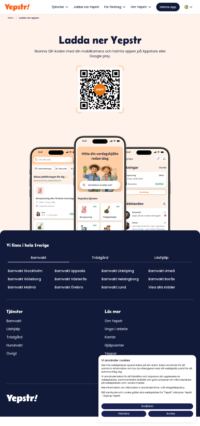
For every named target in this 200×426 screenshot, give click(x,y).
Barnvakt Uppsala (70, 271)
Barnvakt (13, 321)
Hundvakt (14, 345)
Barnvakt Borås (161, 279)
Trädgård (14, 337)
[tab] (38, 258)
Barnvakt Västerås (71, 279)
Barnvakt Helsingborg (120, 279)
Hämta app (168, 7)
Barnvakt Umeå (161, 271)
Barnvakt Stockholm (25, 271)
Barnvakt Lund (114, 287)
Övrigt (11, 353)
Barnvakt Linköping (118, 271)
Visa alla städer (161, 287)
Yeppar (111, 353)
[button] (60, 7)
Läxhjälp (13, 329)
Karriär (110, 337)
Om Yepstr (113, 321)
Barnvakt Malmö (22, 287)
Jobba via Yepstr (86, 7)
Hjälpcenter (114, 345)
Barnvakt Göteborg (24, 279)
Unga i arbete (116, 329)
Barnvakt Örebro (69, 287)
